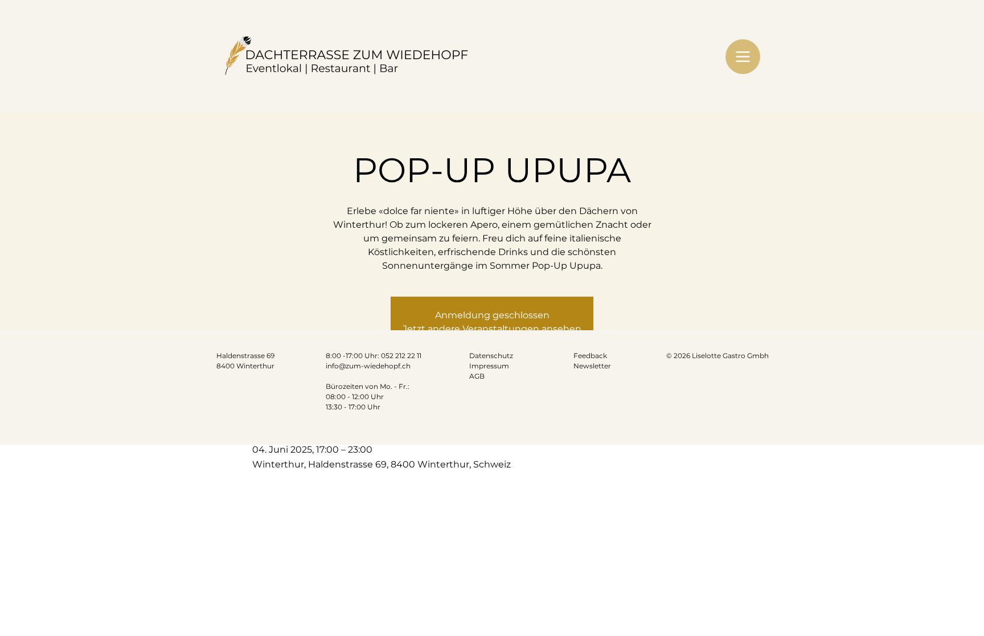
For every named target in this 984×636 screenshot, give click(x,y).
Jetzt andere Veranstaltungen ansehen (492, 328)
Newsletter (592, 366)
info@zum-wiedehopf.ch (368, 366)
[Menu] (742, 56)
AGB (477, 376)
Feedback (590, 355)
